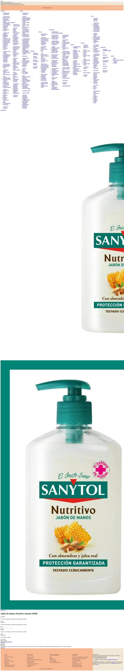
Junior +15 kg (65, 73)
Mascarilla (5, 97)
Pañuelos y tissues (96, 35)
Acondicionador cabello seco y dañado (25, 48)
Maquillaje (13, 22)
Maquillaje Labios (15, 59)
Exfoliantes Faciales (5, 27)
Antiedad (5, 33)
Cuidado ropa (96, 23)
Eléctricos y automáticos (96, 60)
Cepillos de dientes (45, 65)
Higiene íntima (44, 74)
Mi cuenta (6, 662)
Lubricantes (54, 57)
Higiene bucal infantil (65, 60)
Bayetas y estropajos (96, 82)
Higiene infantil (66, 51)
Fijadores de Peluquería (24, 107)
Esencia (4, 98)
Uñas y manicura (15, 73)
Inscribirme (95, 660)
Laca (23, 69)
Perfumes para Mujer (35, 57)
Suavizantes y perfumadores (96, 26)
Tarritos (64, 45)
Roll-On (42, 47)
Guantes (95, 76)
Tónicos (4, 30)
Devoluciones (7, 659)
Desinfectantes (55, 49)
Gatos (85, 49)
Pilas (95, 86)
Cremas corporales (5, 53)
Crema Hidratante (6, 103)
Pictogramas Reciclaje (76, 665)
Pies (42, 51)
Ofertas (122, 60)
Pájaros (85, 70)
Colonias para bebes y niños (65, 58)
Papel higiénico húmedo (97, 40)
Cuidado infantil (55, 40)
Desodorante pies (6, 74)
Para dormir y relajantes (54, 64)
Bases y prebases (15, 31)
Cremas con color (6, 39)
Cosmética (3, 10)
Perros (85, 58)
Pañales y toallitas (66, 67)
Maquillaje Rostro (15, 29)
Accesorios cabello (26, 90)
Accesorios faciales (5, 46)
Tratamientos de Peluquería (25, 105)
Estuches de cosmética (5, 107)
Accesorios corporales (5, 59)
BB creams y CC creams (15, 41)
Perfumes (32, 51)
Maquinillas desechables (75, 54)
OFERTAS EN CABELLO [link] (25, 14)
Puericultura (65, 80)
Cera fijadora (25, 73)
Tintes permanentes (26, 76)
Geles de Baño (44, 54)
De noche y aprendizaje (65, 75)
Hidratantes (5, 35)
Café (104, 52)
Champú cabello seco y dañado (25, 30)
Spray (42, 50)
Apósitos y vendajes (56, 47)
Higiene (40, 31)
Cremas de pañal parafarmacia (55, 44)
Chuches (104, 68)
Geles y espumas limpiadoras (6, 18)
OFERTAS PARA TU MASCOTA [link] (86, 46)
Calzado (95, 87)
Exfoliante (5, 95)
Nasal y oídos (54, 52)
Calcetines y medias (115, 61)
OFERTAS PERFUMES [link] (36, 54)
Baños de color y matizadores (25, 85)
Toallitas (64, 76)
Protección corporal (5, 81)
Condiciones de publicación (6, 641)
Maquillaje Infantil (66, 85)
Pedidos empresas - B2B (9, 665)
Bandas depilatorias (45, 38)
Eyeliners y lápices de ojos (16, 53)
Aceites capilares (25, 60)
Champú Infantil (25, 36)
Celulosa (95, 33)
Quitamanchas (96, 31)
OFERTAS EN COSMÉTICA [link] (6, 14)
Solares (4, 76)
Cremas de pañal (66, 78)
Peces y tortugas (87, 72)
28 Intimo (52, 658)
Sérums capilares (25, 61)
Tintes (23, 75)
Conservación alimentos (96, 80)
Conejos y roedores (86, 75)
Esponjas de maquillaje (15, 89)
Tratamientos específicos (5, 44)
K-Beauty (5, 89)
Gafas (114, 59)
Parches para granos (5, 48)
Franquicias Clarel (30, 665)
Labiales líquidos (15, 61)
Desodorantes (44, 46)
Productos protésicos (43, 71)
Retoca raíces (25, 83)
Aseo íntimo (43, 79)
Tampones (43, 76)
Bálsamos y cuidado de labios (15, 67)
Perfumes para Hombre (35, 60)
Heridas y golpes (55, 51)
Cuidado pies (5, 69)
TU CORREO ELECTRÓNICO (99, 658)
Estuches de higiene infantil (66, 62)
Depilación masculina (75, 74)
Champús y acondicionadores (55, 70)
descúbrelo (3, 647)
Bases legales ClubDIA (77, 663)
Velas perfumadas (96, 67)
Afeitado (75, 50)
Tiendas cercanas (30, 661)
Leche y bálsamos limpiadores (6, 25)
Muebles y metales (96, 101)
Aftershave (75, 58)
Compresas (43, 75)
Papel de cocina (97, 36)
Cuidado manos (6, 64)
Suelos (95, 98)
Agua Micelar (6, 29)
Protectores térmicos (24, 66)
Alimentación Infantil (105, 58)
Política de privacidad (76, 661)
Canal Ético (74, 662)
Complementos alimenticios (106, 61)
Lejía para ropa (97, 30)
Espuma (24, 71)
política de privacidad (112, 659)
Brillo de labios (16, 62)
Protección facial (6, 77)
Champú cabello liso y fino (25, 28)
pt (2, 1)
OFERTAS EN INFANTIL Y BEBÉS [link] (66, 36)
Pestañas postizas (15, 55)
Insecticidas (96, 70)
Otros (95, 88)
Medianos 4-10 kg (66, 71)
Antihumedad (96, 62)
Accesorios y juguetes (86, 67)
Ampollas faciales (6, 42)
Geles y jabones (66, 56)
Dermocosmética (55, 35)
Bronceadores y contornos (16, 44)
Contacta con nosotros (9, 661)
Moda (114, 58)
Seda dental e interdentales (44, 69)
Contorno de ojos (6, 38)
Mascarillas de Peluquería (25, 102)
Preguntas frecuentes (8, 656)
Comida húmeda (87, 50)
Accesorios (96, 85)
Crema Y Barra (44, 49)
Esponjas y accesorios (43, 59)
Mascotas (83, 42)
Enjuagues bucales (45, 67)
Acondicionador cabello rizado (25, 43)
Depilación (43, 37)
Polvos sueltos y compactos (16, 33)
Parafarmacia (51, 29)
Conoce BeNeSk (53, 661)
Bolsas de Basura (95, 78)
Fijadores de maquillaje (15, 39)
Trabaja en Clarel (30, 662)
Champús (24, 16)
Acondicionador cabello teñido (25, 51)
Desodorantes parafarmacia (54, 87)
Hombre (72, 44)
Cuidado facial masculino (76, 63)
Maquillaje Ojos (16, 46)
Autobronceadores (7, 87)
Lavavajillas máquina (96, 49)
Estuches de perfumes (35, 67)
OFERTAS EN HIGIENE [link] (44, 35)
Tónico (4, 96)
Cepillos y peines (25, 92)
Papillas (64, 44)
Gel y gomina (25, 72)
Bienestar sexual (55, 54)
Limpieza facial (6, 16)
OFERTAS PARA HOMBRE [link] (77, 47)
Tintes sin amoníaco (26, 80)
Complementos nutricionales (55, 61)
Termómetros (54, 50)
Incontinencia (44, 80)
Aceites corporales (7, 54)
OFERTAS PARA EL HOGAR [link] (96, 19)
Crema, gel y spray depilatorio (45, 41)
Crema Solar (5, 104)
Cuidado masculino (75, 61)
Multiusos (96, 96)
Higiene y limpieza (55, 42)
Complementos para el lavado (97, 28)
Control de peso (55, 62)
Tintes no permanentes (25, 78)
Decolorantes (25, 87)
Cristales (95, 99)
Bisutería (115, 62)
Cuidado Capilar (55, 68)
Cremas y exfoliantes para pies (6, 72)
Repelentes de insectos (54, 78)
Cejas (14, 51)
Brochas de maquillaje (15, 86)
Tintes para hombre (26, 88)
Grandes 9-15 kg (66, 72)
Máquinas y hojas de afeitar (76, 52)
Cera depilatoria (44, 39)
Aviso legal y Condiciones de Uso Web (80, 656)
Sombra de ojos (16, 47)
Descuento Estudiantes (9, 666)
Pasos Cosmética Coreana (55, 662)
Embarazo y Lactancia (65, 83)
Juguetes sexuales (55, 58)
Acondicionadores (26, 38)
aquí (97, 664)
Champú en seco (25, 35)
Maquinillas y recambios (44, 44)
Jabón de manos (44, 82)
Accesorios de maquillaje (16, 84)
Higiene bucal (44, 63)
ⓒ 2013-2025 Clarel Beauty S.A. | (47, 668)
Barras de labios (16, 69)
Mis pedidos (6, 663)
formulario (114, 663)
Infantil (61, 33)
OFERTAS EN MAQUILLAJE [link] (16, 25)
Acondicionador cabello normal (25, 40)
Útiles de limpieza (95, 74)
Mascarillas (24, 56)
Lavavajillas (96, 44)
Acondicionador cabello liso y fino (26, 45)
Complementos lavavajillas (97, 51)
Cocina (95, 95)
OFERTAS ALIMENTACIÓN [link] (107, 50)
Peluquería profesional (24, 95)
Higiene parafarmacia (54, 82)
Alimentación (103, 47)
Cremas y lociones (66, 52)
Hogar (92, 16)
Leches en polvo (66, 42)
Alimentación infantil (65, 40)
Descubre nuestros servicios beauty (34, 659)
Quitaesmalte (16, 79)
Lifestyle (112, 56)
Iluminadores (15, 37)
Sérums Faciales (6, 40)
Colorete (15, 36)
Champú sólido (25, 34)
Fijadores (24, 68)
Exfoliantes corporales (5, 61)
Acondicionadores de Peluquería (26, 100)
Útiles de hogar (97, 72)
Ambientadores (97, 54)
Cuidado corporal (6, 51)
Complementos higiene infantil (66, 65)
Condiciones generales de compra (79, 658)
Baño (42, 53)
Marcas (119, 60)
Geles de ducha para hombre (76, 69)
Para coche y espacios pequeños (96, 64)
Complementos (16, 93)
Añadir (2, 629)
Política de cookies (76, 659)
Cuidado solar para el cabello (6, 84)
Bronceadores (6, 82)
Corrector (15, 35)
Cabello (21, 11)
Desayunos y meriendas (105, 71)
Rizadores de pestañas (15, 91)
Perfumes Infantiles (35, 64)
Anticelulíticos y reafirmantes (6, 56)
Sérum (4, 102)
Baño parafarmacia (55, 89)
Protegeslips (43, 77)
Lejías (95, 102)
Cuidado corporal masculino (77, 66)
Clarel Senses (30, 658)
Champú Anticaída (26, 18)
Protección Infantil (7, 79)
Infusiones (105, 55)
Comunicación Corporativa (32, 663)
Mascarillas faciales (5, 37)
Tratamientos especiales (25, 63)
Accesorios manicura (15, 81)
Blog (51, 656)
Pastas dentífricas (44, 66)
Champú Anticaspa (26, 17)
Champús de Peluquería (25, 98)
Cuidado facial (6, 32)
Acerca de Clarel (30, 656)
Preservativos (54, 55)
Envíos (5, 658)
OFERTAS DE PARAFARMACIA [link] (56, 32)
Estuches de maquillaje (15, 96)
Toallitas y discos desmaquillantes (6, 23)
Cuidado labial (55, 38)
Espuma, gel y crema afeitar (76, 56)
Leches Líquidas (66, 43)
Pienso (85, 52)
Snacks (64, 46)
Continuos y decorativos (96, 58)
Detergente (96, 24)
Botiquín (53, 46)
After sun (5, 86)
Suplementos (54, 66)
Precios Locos (52, 659)
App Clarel (29, 666)
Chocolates (105, 66)
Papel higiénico (97, 38)
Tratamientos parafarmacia (54, 72)
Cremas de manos (6, 65)
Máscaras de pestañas (15, 49)
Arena (85, 54)
